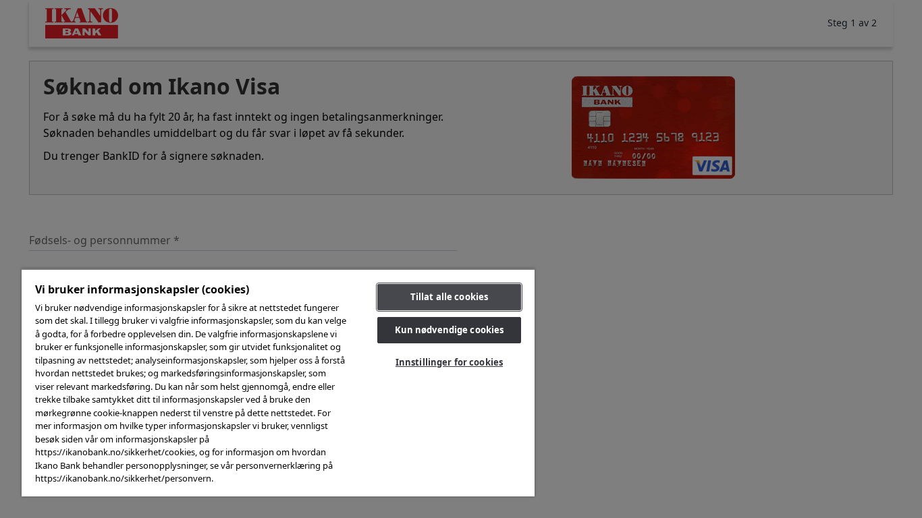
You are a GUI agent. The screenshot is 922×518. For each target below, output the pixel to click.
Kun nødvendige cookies (449, 330)
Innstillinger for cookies (449, 362)
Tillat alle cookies (449, 297)
